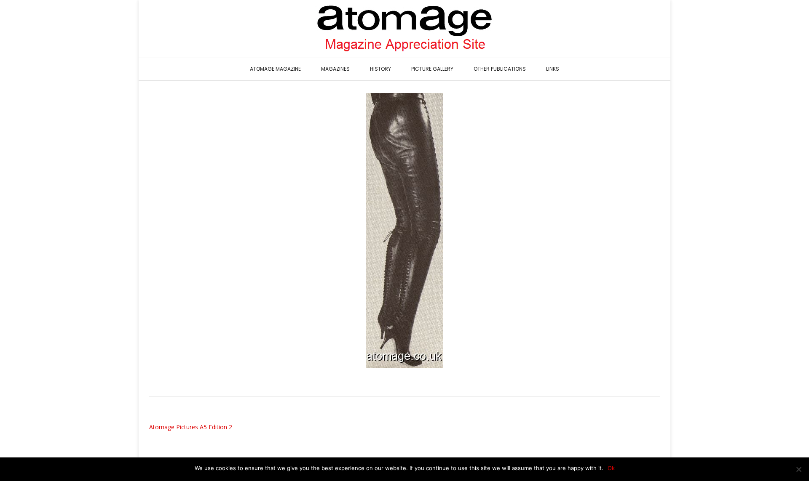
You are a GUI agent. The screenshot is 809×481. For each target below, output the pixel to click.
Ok (611, 468)
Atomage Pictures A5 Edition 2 (190, 427)
